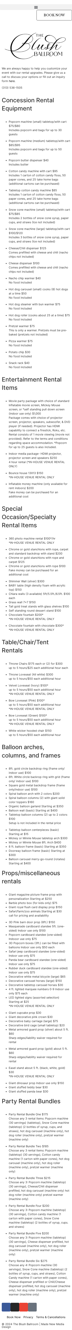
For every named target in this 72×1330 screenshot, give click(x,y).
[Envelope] (23, 1307)
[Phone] (32, 1307)
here (12, 81)
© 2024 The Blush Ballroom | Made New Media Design (33, 1325)
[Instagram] (14, 1307)
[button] (36, 7)
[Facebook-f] (6, 1307)
